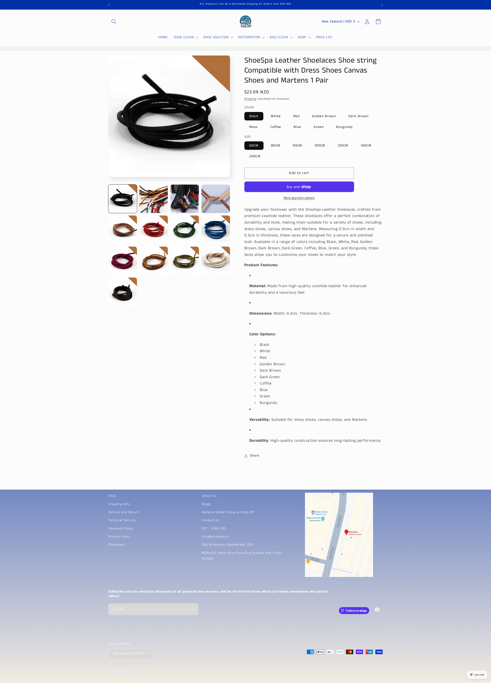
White (276, 116)
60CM (254, 145)
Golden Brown (324, 116)
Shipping (250, 99)
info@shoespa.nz (215, 536)
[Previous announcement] (109, 4)
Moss (253, 126)
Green (319, 126)
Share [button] (254, 455)
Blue (297, 126)
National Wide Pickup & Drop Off (228, 512)
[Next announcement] (382, 4)
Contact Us (210, 520)
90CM (297, 145)
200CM (255, 156)
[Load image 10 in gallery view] (153, 261)
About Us (209, 495)
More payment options (299, 198)
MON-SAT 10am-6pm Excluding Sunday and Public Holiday (242, 555)
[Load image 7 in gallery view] (184, 230)
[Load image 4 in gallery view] (215, 199)
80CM (275, 145)
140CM (366, 145)
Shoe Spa (125, 670)
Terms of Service (121, 520)
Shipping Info (119, 504)
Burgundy (344, 126)
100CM (320, 145)
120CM (343, 145)
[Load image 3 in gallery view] (184, 199)
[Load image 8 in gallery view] (215, 230)
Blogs (206, 504)
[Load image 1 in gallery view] (122, 199)
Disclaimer (116, 544)
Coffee (275, 126)
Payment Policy (120, 528)
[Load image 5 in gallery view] (122, 230)
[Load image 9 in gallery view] (122, 261)
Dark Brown (358, 116)
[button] (113, 21)
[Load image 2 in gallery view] (153, 199)
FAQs (112, 495)
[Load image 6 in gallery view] (153, 230)
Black (254, 116)
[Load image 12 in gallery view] (215, 261)
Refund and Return (123, 512)
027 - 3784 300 (214, 528)
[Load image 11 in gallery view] (184, 261)
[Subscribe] (192, 609)
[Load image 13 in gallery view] (122, 292)
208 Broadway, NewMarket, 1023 (228, 544)
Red (296, 116)
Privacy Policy (119, 536)
